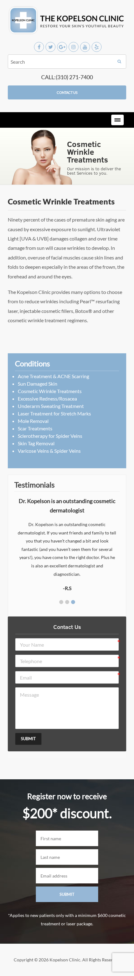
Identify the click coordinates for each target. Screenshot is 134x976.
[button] (61, 602)
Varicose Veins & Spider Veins (49, 451)
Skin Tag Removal (36, 443)
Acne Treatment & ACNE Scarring (53, 376)
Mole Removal (33, 421)
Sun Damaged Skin (37, 384)
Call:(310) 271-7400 (67, 77)
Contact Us (67, 92)
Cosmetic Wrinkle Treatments (50, 391)
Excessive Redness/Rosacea (47, 398)
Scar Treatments (35, 428)
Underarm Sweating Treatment (51, 406)
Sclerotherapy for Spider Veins (50, 436)
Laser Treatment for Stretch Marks (54, 413)
